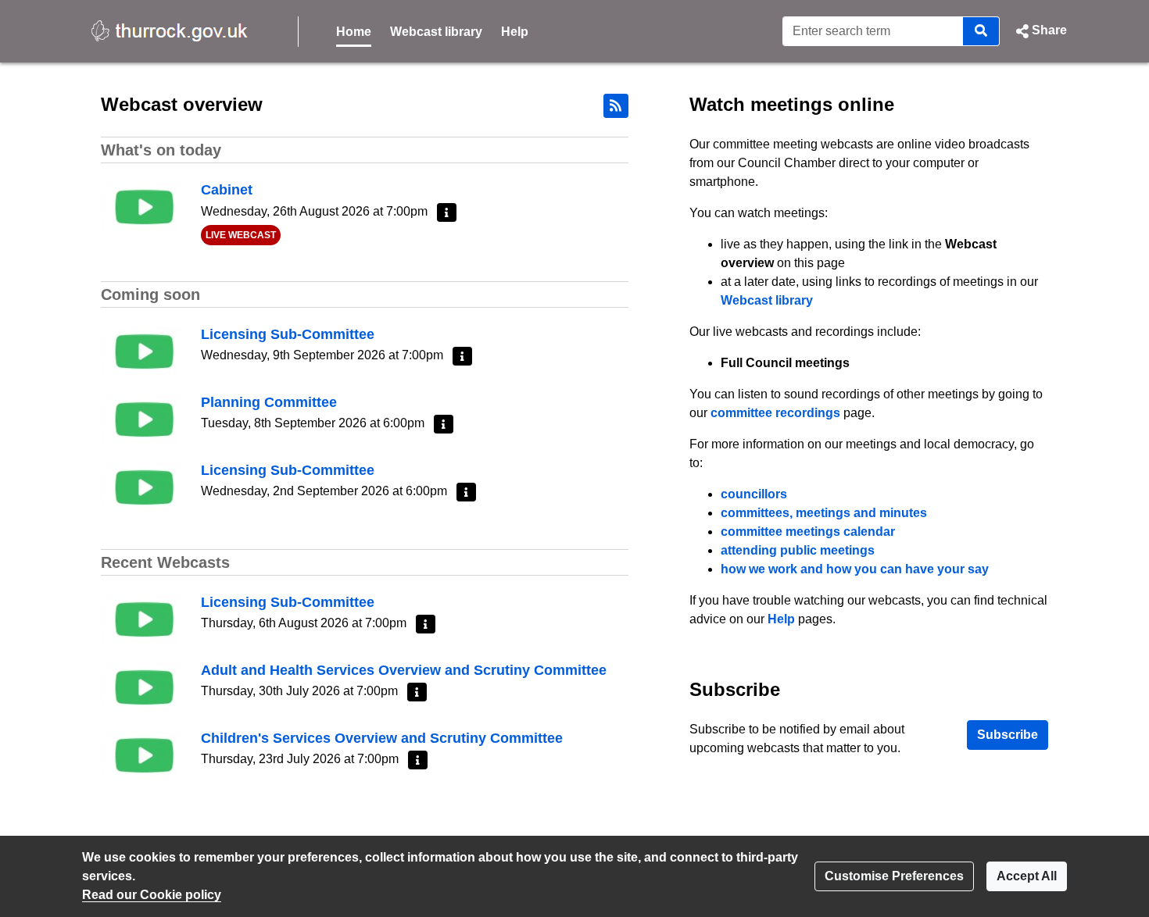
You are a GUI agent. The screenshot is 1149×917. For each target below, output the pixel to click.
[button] (1039, 31)
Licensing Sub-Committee (287, 334)
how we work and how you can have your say (855, 569)
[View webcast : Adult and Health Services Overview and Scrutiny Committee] (144, 685)
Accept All (1027, 876)
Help (514, 31)
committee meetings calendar (808, 531)
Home (353, 31)
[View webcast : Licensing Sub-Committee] (144, 349)
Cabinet (226, 190)
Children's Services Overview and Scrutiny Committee (382, 738)
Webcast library (436, 31)
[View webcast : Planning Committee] (144, 417)
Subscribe (1007, 734)
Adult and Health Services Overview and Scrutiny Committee (404, 670)
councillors (754, 494)
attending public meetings (798, 550)
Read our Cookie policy (151, 894)
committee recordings (775, 412)
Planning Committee (269, 402)
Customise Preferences (894, 876)
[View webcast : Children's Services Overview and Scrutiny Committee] (144, 753)
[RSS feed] (615, 106)
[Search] (981, 31)
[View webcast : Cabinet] (144, 205)
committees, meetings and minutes (824, 512)
